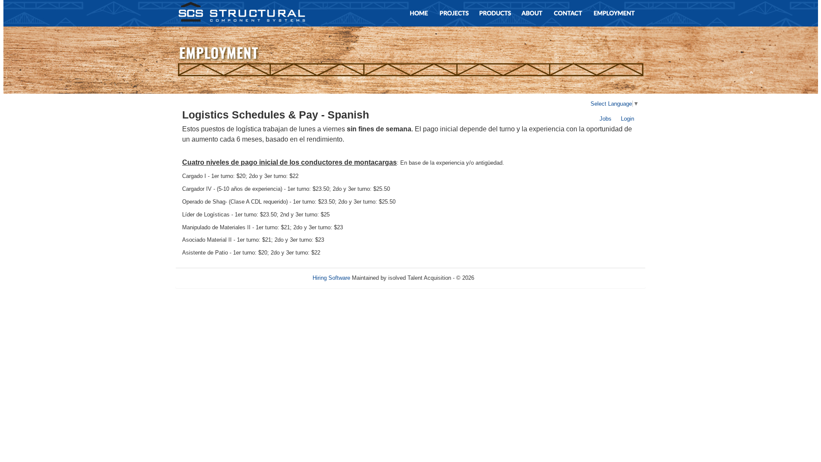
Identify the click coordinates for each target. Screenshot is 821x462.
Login (627, 119)
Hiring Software (331, 278)
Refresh (499, 278)
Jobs (605, 119)
